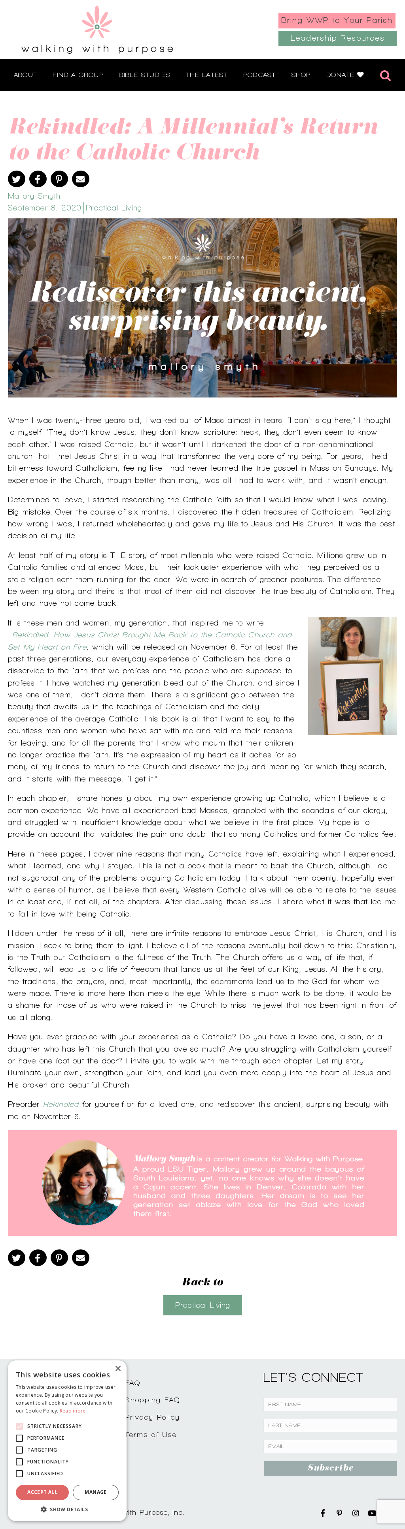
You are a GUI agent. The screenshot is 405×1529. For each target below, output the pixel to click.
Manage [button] (95, 1492)
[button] (67, 1509)
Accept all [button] (42, 1492)
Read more (73, 1410)
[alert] (67, 1440)
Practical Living (114, 208)
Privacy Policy (152, 1417)
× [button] (118, 1369)
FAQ (133, 1382)
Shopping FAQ (152, 1399)
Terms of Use (151, 1434)
